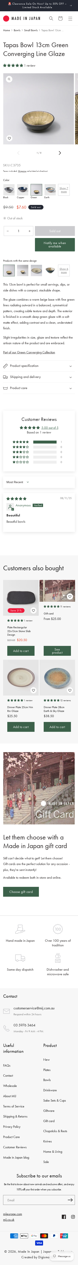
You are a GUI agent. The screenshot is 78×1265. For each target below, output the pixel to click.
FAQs (6, 1065)
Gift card (48, 613)
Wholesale (10, 1086)
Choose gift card (21, 892)
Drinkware (50, 1090)
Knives (47, 1141)
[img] (16, 499)
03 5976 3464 (24, 1025)
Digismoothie (47, 1257)
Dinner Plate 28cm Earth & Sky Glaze (54, 709)
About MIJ (9, 1096)
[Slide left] (18, 153)
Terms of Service (13, 1106)
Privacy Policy (11, 1126)
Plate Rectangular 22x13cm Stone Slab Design (19, 631)
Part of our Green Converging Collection (29, 352)
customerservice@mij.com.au (34, 1008)
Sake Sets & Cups (54, 1100)
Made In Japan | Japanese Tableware (45, 1251)
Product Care (11, 1137)
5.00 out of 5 (49, 428)
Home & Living (52, 1151)
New (46, 1059)
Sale (46, 1162)
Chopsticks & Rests (55, 1131)
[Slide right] (60, 153)
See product (57, 651)
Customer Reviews (15, 1147)
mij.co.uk (8, 1219)
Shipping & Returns (15, 1116)
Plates (47, 1070)
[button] (70, 18)
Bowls (47, 1080)
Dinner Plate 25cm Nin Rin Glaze (20, 709)
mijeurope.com (12, 1214)
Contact (8, 1075)
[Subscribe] (70, 1200)
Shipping (22, 171)
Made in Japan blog (16, 1157)
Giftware (48, 1110)
